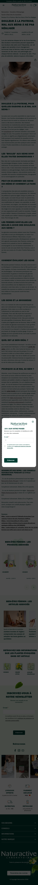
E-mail (6, 437)
